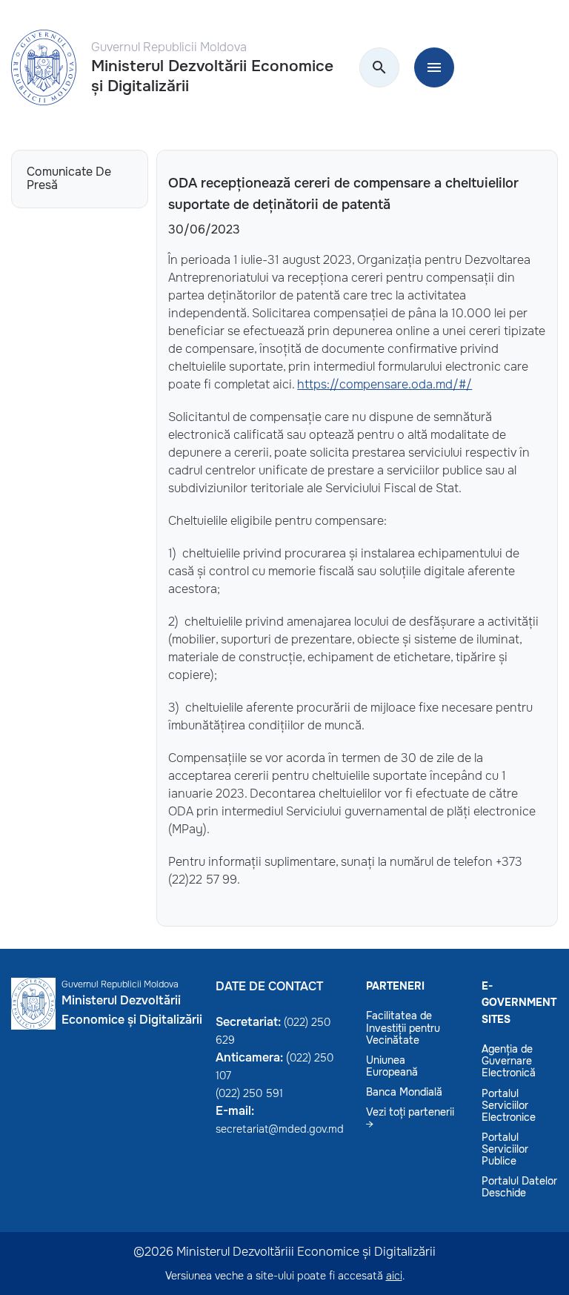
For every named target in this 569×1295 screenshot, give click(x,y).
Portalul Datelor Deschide (519, 1187)
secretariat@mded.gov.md (280, 1129)
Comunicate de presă (69, 178)
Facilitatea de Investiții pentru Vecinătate (403, 1027)
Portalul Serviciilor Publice (505, 1149)
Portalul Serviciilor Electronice (509, 1105)
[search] (379, 68)
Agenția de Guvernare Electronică (509, 1061)
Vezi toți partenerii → (410, 1118)
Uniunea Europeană (392, 1066)
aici (394, 1275)
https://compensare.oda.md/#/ (384, 384)
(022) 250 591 (249, 1093)
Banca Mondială (404, 1092)
